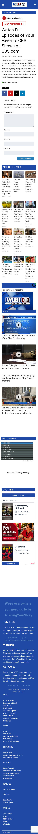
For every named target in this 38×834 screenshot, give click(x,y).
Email (7, 139)
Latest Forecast (8, 768)
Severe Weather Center (11, 773)
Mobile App (11, 685)
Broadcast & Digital (10, 703)
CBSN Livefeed (8, 819)
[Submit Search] (35, 4)
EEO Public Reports (18, 692)
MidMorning (7, 739)
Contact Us (7, 706)
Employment (7, 708)
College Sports (8, 802)
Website (7, 149)
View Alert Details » (14, 23)
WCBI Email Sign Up (23, 685)
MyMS (5, 821)
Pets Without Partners (10, 758)
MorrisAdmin (18, 56)
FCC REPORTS (25, 689)
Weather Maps (8, 778)
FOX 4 (5, 816)
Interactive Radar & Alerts (12, 771)
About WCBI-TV (8, 700)
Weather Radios (8, 776)
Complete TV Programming (18, 472)
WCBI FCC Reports (9, 711)
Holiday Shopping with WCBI (12, 755)
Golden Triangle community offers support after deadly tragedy (18, 366)
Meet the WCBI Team (10, 718)
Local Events (7, 753)
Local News (5, 88)
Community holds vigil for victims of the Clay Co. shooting (18, 337)
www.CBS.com (10, 71)
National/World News (10, 736)
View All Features (9, 790)
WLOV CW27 (7, 814)
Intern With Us (8, 716)
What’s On (6, 824)
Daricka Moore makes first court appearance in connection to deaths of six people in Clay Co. (17, 410)
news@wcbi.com (24, 638)
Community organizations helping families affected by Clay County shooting (18, 378)
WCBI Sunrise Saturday (11, 741)
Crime (5, 731)
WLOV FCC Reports (9, 713)
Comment (8, 112)
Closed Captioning (13, 689)
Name (7, 130)
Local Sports (7, 800)
